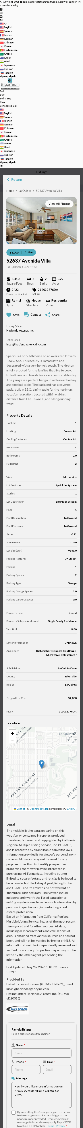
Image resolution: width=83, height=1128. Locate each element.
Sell (2, 91)
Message (21, 1078)
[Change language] (3, 24)
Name (20, 1044)
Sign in (12, 76)
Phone (21, 1061)
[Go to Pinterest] (1, 20)
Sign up (4, 76)
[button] (41, 764)
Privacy (60, 1126)
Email (51, 1061)
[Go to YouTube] (1, 16)
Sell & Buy (5, 98)
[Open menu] (1, 166)
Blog (2, 102)
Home (10, 190)
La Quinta (25, 190)
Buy (2, 94)
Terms (50, 1126)
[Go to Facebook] (1, 8)
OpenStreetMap (38, 808)
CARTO (71, 808)
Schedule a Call (8, 105)
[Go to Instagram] (1, 12)
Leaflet (20, 808)
